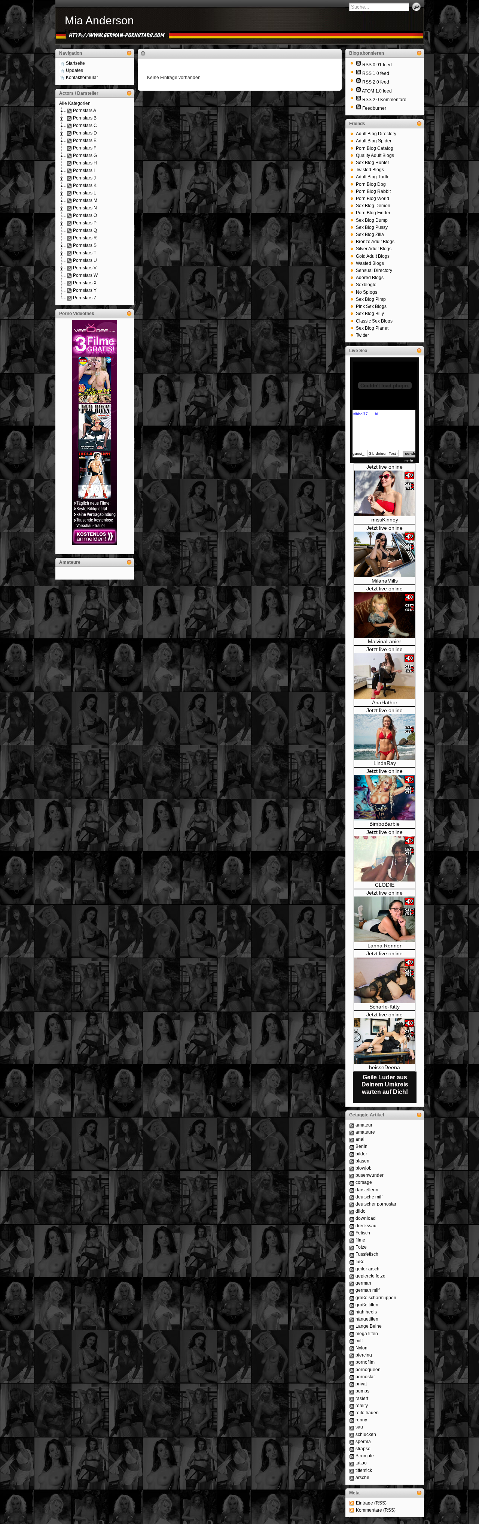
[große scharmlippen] (351, 1297)
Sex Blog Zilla (370, 234)
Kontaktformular (82, 77)
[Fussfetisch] (351, 1254)
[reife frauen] (351, 1412)
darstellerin (367, 1189)
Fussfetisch (367, 1254)
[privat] (351, 1384)
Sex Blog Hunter (372, 162)
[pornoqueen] (351, 1369)
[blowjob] (351, 1168)
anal (360, 1139)
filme (360, 1240)
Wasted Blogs (370, 263)
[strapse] (351, 1448)
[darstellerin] (351, 1189)
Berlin (361, 1146)
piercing (364, 1355)
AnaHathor (384, 702)
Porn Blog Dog (371, 184)
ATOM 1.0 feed (377, 91)
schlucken (366, 1434)
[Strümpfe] (351, 1455)
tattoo (361, 1463)
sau (359, 1427)
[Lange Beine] (351, 1326)
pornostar (365, 1376)
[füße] (351, 1261)
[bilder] (351, 1153)
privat (361, 1384)
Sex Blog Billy (370, 313)
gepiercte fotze (370, 1276)
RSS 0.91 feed (377, 64)
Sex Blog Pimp (371, 299)
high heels (366, 1312)
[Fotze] (351, 1247)
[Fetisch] (351, 1233)
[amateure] (351, 1132)
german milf (367, 1290)
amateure (365, 1132)
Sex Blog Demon (373, 205)
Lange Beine (369, 1326)
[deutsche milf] (351, 1197)
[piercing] (351, 1355)
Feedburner (374, 108)
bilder (361, 1153)
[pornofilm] (351, 1362)
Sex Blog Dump (372, 220)
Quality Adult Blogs (375, 155)
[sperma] (351, 1441)
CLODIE (384, 885)
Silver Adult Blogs (373, 248)
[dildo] (351, 1211)
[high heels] (351, 1312)
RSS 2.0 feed (375, 82)
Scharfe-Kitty (384, 1007)
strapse (363, 1448)
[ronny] (351, 1419)
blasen (362, 1161)
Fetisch (363, 1233)
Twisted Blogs (370, 169)
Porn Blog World (372, 198)
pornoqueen (368, 1369)
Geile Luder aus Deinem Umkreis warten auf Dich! (384, 1084)
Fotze (361, 1247)
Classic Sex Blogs (374, 321)
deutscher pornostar (376, 1204)
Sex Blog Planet (372, 328)
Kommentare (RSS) (376, 1510)
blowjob (364, 1168)
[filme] (351, 1240)
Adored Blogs (370, 277)
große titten (367, 1304)
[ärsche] (351, 1477)
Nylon (361, 1348)
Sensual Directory (374, 270)
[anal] (351, 1139)
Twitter (362, 335)
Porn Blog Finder (373, 212)
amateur (364, 1125)
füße (360, 1261)
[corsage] (351, 1182)
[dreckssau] (351, 1225)
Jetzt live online (384, 467)
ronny (361, 1419)
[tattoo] (351, 1463)
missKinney (384, 520)
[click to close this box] (129, 53)
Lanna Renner (384, 946)
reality (362, 1405)
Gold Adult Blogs (373, 256)
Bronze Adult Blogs (375, 241)
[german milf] (351, 1290)
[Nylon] (351, 1348)
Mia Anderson (99, 20)
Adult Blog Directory (376, 133)
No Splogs (366, 292)
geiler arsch (367, 1268)
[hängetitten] (351, 1319)
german (363, 1283)
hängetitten (367, 1319)
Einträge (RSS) (371, 1503)
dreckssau (366, 1225)
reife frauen (367, 1412)
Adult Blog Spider (373, 140)
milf (359, 1340)
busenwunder (370, 1175)
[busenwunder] (351, 1175)
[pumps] (351, 1391)
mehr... (410, 461)
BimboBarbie (384, 824)
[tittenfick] (351, 1470)
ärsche (362, 1477)
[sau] (351, 1427)
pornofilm (365, 1362)
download (366, 1218)
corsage (364, 1182)
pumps (362, 1391)
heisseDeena (384, 1067)
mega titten (367, 1333)
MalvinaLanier (384, 641)
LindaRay (384, 763)
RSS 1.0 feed (375, 73)
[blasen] (351, 1161)
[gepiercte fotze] (351, 1276)
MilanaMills (385, 581)
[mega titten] (351, 1333)
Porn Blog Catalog (374, 148)
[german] (351, 1283)
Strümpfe (365, 1455)
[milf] (351, 1340)
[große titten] (351, 1304)
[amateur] (351, 1125)
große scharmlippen (376, 1297)
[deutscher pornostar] (351, 1204)
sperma (363, 1441)
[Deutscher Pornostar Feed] (358, 108)
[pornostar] (351, 1376)
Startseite (75, 63)
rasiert (362, 1398)
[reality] (351, 1405)
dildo (361, 1211)
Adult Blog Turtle (373, 176)
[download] (351, 1218)
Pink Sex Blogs (371, 306)
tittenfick (364, 1470)
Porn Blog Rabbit (373, 191)
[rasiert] (351, 1398)
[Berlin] (351, 1146)
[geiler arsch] (351, 1268)
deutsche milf (369, 1197)
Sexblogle (366, 284)
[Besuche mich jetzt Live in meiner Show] (384, 514)
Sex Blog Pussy (372, 227)
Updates (74, 70)
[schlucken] (351, 1434)
